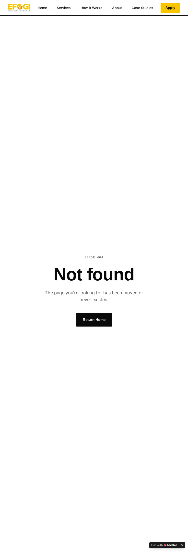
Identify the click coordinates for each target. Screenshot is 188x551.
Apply (170, 8)
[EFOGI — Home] (19, 8)
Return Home (94, 320)
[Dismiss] (182, 545)
